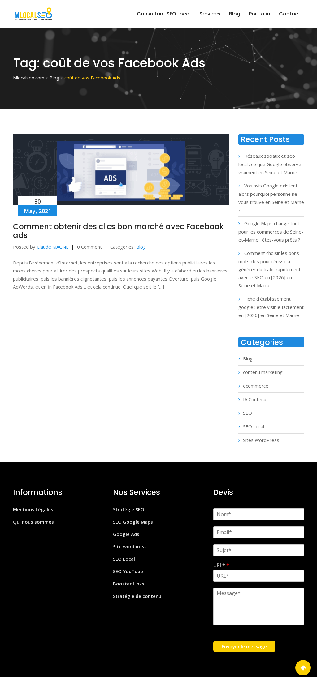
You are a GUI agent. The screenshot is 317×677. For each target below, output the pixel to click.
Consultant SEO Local (164, 13)
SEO (247, 413)
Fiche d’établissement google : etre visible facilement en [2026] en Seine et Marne (271, 307)
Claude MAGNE (53, 247)
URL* (221, 565)
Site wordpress (130, 546)
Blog (234, 13)
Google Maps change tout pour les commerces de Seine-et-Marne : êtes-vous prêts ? (270, 231)
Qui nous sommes (33, 522)
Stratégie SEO (128, 509)
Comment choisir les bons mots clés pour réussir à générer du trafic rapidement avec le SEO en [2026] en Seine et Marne (269, 269)
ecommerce (255, 386)
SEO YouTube (128, 571)
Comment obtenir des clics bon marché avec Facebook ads (118, 230)
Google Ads (126, 534)
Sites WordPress (261, 440)
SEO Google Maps (133, 522)
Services (209, 13)
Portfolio (259, 13)
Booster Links (128, 584)
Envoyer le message (244, 646)
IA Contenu (254, 399)
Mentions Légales (33, 509)
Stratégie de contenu (137, 596)
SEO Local (253, 426)
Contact (289, 13)
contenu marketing (263, 372)
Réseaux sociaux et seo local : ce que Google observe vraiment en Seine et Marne (269, 164)
